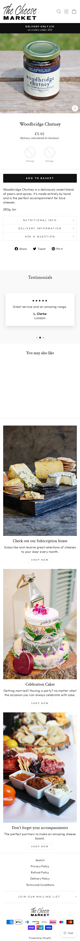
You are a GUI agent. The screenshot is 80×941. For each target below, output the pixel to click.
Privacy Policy (40, 866)
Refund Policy (40, 872)
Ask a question (40, 236)
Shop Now (40, 559)
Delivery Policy (40, 878)
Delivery (25, 138)
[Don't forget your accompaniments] (40, 767)
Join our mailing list (39, 896)
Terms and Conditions (40, 885)
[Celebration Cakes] (40, 624)
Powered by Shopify (40, 937)
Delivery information (40, 228)
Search (40, 860)
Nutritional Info (40, 220)
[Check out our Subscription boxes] (40, 481)
